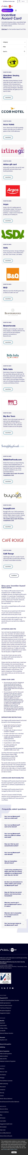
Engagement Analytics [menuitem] (5, 1013)
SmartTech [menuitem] (2, 1023)
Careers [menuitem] (2, 1095)
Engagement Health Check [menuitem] (6, 1124)
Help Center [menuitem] (3, 1130)
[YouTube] (12, 988)
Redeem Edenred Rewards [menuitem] (6, 1136)
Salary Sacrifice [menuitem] (3, 1058)
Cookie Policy (13, 1149)
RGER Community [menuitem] (4, 1083)
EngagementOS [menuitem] (4, 998)
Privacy (5, 1149)
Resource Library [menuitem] (4, 1109)
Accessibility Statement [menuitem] (5, 1133)
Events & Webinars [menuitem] (4, 1112)
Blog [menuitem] (1, 1115)
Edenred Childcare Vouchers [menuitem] (6, 1033)
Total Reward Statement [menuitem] (5, 1008)
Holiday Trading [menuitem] (3, 1028)
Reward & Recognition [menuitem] (5, 1044)
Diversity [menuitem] (2, 1092)
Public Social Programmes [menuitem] (6, 1053)
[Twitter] (2, 988)
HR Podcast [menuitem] (2, 1118)
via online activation (18, 635)
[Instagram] (10, 988)
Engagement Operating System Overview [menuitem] (9, 1000)
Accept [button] (14, 1152)
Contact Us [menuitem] (2, 1089)
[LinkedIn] (4, 988)
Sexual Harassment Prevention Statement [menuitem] (9, 1101)
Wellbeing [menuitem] (2, 1047)
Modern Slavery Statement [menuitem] (6, 1098)
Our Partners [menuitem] (3, 1074)
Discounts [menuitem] (2, 1037)
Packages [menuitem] (2, 1077)
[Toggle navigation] (15, 10)
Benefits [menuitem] (2, 1020)
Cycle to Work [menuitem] (3, 1025)
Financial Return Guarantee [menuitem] (6, 1080)
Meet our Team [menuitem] (3, 1071)
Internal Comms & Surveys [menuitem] (6, 1005)
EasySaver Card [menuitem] (3, 1040)
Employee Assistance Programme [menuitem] (7, 1061)
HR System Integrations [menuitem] (5, 1010)
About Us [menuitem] (2, 1068)
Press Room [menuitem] (3, 1086)
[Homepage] (7, 6)
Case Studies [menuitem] (3, 1121)
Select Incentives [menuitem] (4, 1056)
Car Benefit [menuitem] (2, 1030)
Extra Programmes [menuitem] (4, 1051)
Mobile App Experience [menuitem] (5, 1003)
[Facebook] (7, 988)
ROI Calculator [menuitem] (3, 1127)
